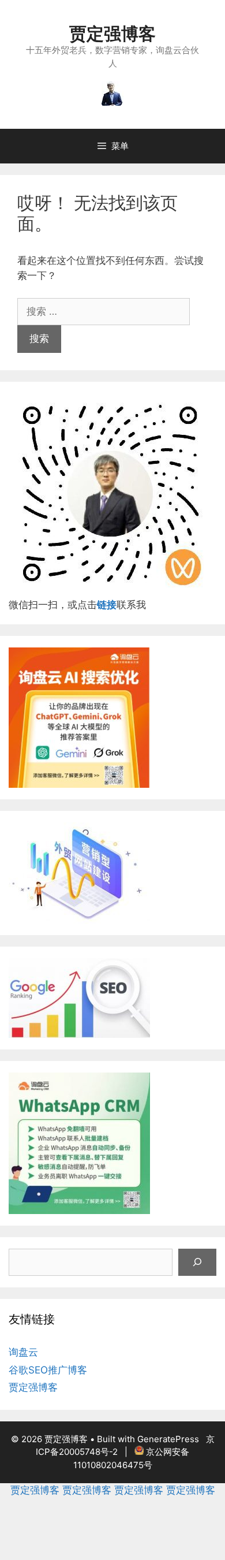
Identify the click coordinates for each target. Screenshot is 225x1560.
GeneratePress (168, 1439)
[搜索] (197, 1262)
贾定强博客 (112, 33)
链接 (107, 604)
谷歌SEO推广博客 (48, 1370)
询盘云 (23, 1352)
